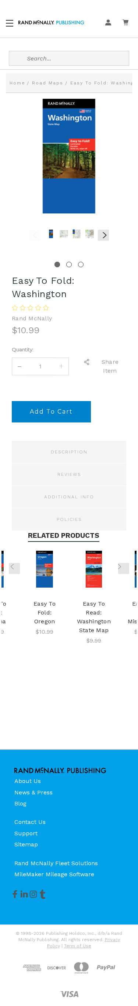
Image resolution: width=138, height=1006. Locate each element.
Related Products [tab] (63, 535)
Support (26, 833)
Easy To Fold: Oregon (44, 612)
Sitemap (26, 844)
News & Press (33, 792)
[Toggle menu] (10, 22)
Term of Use (77, 945)
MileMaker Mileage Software (54, 874)
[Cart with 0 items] (125, 22)
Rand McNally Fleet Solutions (56, 863)
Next (103, 235)
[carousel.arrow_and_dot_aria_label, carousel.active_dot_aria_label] (57, 264)
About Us (27, 780)
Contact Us (30, 821)
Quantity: (22, 349)
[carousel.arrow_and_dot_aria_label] (69, 264)
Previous (34, 235)
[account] (108, 22)
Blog (20, 803)
